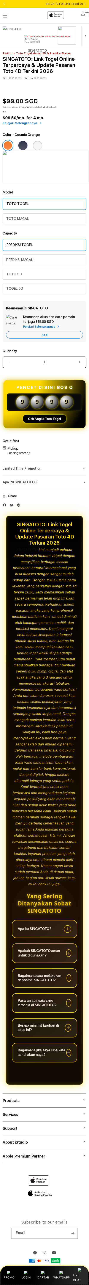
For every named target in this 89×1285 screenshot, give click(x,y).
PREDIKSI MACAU (19, 260)
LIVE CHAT (77, 1277)
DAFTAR (43, 1277)
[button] (44, 468)
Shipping (24, 107)
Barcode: (28, 78)
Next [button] (85, 4)
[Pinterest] (20, 506)
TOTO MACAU (17, 219)
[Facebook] (6, 506)
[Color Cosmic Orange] (8, 145)
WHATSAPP (61, 1277)
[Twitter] (13, 506)
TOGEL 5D (14, 288)
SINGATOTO (27, 550)
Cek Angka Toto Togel (44, 419)
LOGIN (26, 1277)
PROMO (9, 1277)
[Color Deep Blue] (23, 145)
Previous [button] (4, 4)
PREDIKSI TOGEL (19, 245)
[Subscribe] (73, 1233)
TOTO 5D (14, 274)
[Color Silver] (37, 145)
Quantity (10, 351)
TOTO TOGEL (17, 204)
